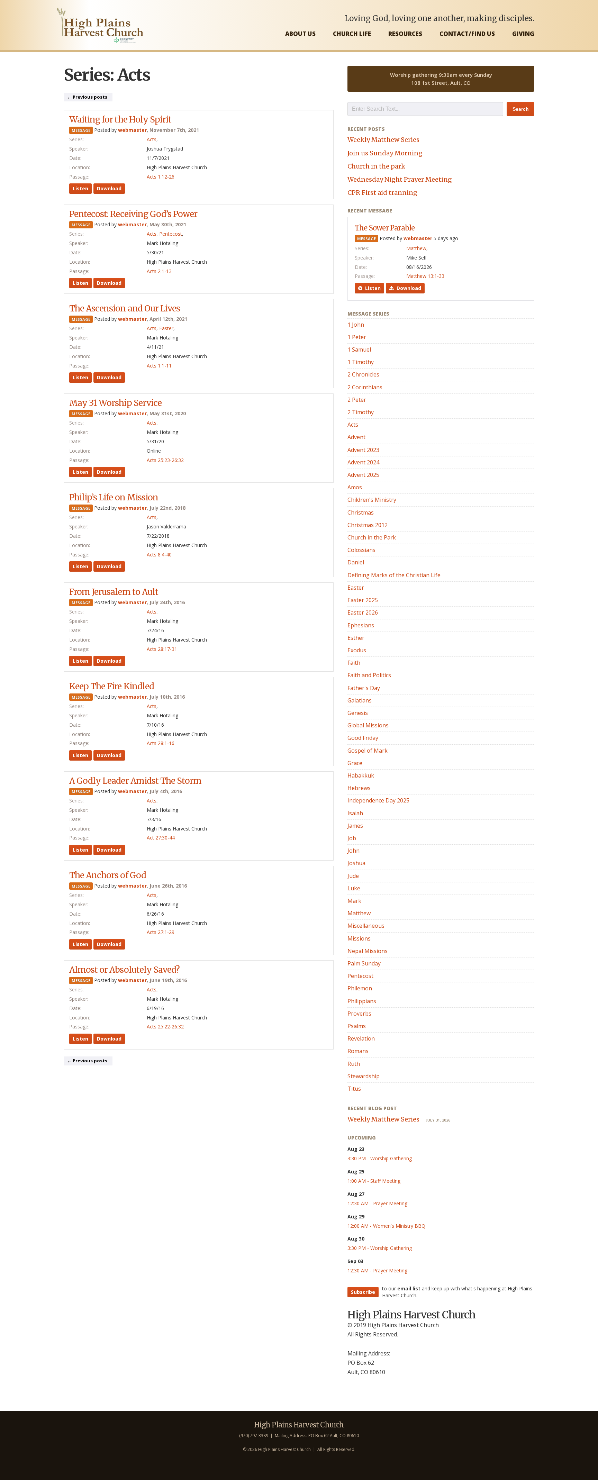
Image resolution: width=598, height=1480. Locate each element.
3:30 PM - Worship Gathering (379, 1158)
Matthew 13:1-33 (425, 276)
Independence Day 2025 (378, 800)
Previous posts (87, 97)
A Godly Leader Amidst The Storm (135, 780)
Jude (353, 876)
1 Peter (356, 337)
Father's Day (363, 688)
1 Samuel (359, 349)
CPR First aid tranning (382, 193)
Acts (151, 139)
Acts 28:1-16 (160, 743)
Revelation (361, 1038)
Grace (354, 763)
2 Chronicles (363, 374)
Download (109, 188)
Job (351, 838)
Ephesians (360, 625)
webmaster (132, 130)
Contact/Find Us (467, 34)
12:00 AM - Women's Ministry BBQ (386, 1226)
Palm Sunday (364, 963)
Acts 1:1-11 (159, 365)
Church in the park (376, 166)
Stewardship (363, 1076)
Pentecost (170, 233)
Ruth (353, 1064)
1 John (355, 324)
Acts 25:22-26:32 (165, 1026)
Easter (166, 328)
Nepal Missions (367, 951)
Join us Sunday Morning (385, 153)
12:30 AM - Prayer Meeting (377, 1203)
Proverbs (359, 1013)
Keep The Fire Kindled (111, 686)
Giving (523, 34)
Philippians (361, 1001)
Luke (353, 888)
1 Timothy (360, 362)
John (353, 850)
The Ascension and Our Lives (124, 308)
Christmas (360, 512)
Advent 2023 (363, 450)
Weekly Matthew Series (383, 140)
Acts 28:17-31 (162, 649)
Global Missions (368, 725)
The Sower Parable (385, 228)
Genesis (357, 713)
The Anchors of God (107, 875)
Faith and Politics (369, 675)
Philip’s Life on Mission (113, 497)
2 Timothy (360, 412)
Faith (353, 662)
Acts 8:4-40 (159, 554)
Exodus (356, 650)
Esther (355, 638)
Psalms (356, 1026)
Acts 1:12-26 (160, 176)
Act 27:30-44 (161, 837)
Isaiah (355, 813)
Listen (80, 188)
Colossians (361, 550)
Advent (356, 437)
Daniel (355, 562)
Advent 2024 (363, 462)
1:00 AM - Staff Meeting (373, 1181)
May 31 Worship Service (115, 403)
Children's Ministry (371, 499)
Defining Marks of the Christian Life (394, 575)
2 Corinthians (364, 387)
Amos (354, 487)
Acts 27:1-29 (160, 932)
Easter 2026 (362, 612)
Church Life (352, 34)
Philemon (359, 988)
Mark (354, 901)
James (355, 825)
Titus (354, 1088)
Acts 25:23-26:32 (165, 460)
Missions (359, 938)
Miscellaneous (365, 925)
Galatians (359, 700)
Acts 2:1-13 (159, 271)
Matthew (416, 248)
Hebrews (359, 788)
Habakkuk (360, 775)
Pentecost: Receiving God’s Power (133, 214)
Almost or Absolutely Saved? (124, 969)
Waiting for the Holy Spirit (120, 119)
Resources (405, 34)
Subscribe (363, 1292)
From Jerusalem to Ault (113, 592)
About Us (300, 34)
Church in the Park (371, 537)
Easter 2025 (362, 600)
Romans (358, 1051)
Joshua (356, 863)
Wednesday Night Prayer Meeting (399, 179)
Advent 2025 (363, 475)
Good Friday (362, 738)
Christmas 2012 (367, 525)
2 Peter (356, 399)
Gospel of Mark (367, 750)
